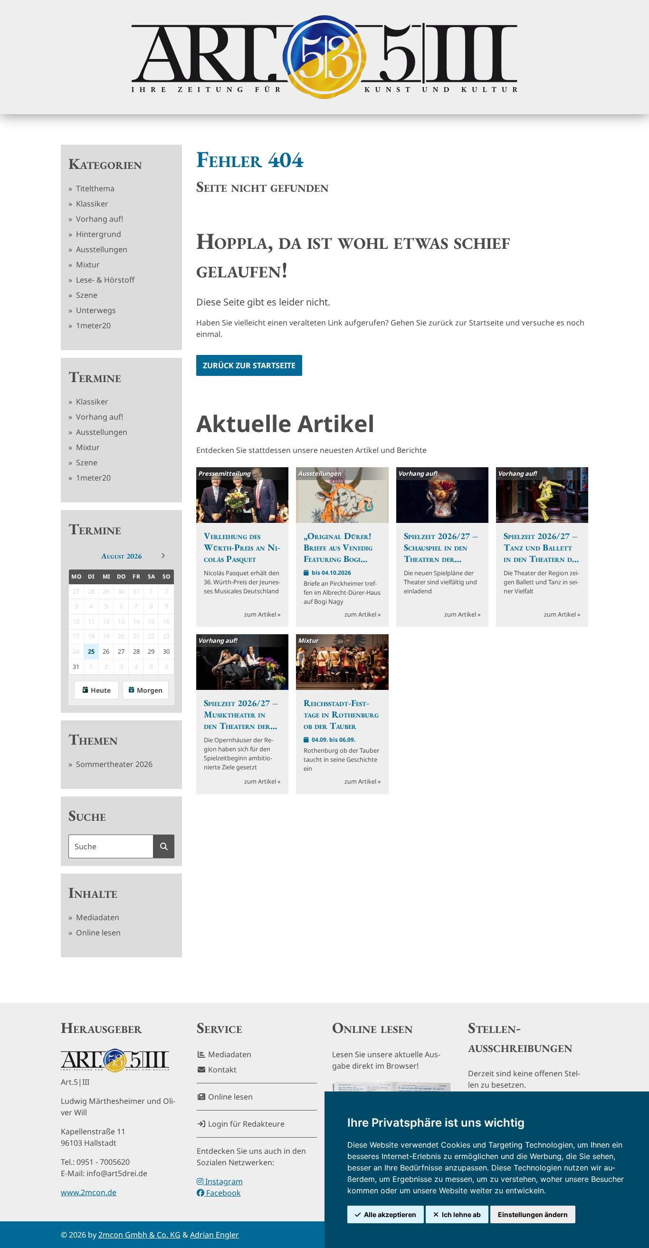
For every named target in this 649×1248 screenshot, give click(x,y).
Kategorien (105, 164)
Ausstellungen (100, 249)
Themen (93, 739)
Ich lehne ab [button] (461, 1214)
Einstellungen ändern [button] (533, 1214)
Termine (94, 377)
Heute (101, 690)
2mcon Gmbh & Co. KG (139, 1234)
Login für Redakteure (245, 1124)
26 (106, 651)
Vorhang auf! (98, 219)
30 (166, 651)
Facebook (222, 1193)
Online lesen (97, 932)
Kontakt (221, 1069)
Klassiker (91, 203)
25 (91, 651)
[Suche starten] (163, 846)
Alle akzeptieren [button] (390, 1214)
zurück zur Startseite (249, 365)
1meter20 (92, 325)
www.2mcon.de (88, 1192)
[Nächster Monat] (163, 555)
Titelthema (94, 188)
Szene (85, 295)
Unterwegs (95, 310)
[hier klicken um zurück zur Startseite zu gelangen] (324, 57)
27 (121, 651)
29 (151, 651)
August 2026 (121, 556)
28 (136, 651)
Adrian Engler (214, 1234)
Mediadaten (96, 917)
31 (76, 666)
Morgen (149, 690)
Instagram (223, 1181)
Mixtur (87, 264)
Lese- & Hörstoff (104, 280)
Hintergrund (97, 234)
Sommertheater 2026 (113, 764)
